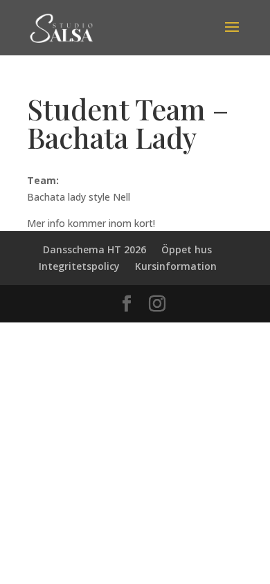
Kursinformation (176, 266)
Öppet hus (186, 249)
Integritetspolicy (79, 266)
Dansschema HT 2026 (94, 249)
